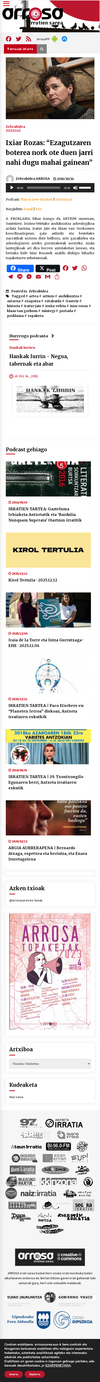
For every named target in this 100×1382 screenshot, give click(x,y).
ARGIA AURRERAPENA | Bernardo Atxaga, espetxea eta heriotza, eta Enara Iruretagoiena (47, 853)
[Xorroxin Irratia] (73, 1217)
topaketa (35, 316)
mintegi (48, 311)
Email (28, 209)
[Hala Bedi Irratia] (55, 1170)
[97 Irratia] (31, 1123)
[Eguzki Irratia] (24, 1158)
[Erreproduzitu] (12, 187)
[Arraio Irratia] (36, 1134)
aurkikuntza (68, 296)
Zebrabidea (15, 126)
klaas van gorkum (22, 311)
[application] (50, 187)
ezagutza (32, 301)
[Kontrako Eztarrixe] (87, 1181)
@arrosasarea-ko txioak (26, 900)
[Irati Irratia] (83, 1170)
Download (63, 199)
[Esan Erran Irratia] (54, 1158)
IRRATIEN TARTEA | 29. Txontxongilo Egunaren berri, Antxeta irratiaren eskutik (45, 782)
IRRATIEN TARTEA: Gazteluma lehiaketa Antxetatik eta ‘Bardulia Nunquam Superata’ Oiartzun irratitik (45, 514)
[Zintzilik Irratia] (50, 1229)
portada (66, 311)
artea (33, 296)
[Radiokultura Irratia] (22, 1205)
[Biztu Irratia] (82, 1146)
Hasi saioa (16, 1097)
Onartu (13, 1374)
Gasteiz (72, 301)
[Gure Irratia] (22, 1170)
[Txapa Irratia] (21, 1217)
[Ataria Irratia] (68, 1134)
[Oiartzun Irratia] (78, 1193)
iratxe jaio (32, 306)
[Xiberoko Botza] (44, 1217)
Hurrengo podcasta (28, 336)
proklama (15, 316)
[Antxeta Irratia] (64, 1123)
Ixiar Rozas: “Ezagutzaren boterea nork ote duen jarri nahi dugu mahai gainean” (49, 153)
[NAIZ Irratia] (39, 1193)
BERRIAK (13, 131)
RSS (39, 209)
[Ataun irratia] (26, 1146)
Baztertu (34, 1374)
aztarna (13, 301)
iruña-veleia (55, 306)
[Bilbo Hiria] (58, 1146)
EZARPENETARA (58, 1366)
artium (48, 296)
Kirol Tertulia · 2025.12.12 (32, 580)
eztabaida (53, 301)
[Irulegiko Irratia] (21, 1181)
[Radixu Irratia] (56, 1205)
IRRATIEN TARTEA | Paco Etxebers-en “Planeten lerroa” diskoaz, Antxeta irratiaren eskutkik (46, 711)
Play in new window (36, 199)
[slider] (85, 187)
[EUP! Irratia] (80, 1158)
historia (13, 306)
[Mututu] (75, 187)
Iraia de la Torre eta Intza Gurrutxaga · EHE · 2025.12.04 (45, 643)
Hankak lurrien (22, 347)
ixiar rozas (79, 306)
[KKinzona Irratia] (58, 1181)
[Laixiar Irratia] (11, 1193)
